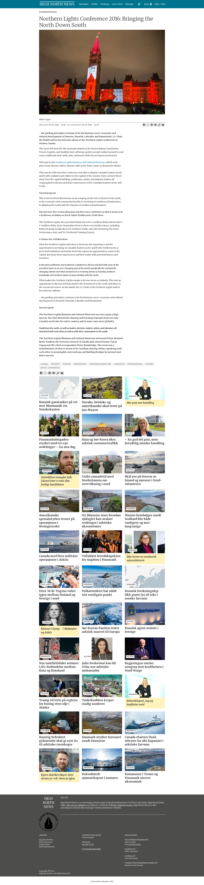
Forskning (104, 4)
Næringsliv (84, 4)
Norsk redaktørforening (121, 805)
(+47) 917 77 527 (88, 844)
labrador (119, 364)
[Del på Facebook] (144, 125)
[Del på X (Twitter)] (148, 125)
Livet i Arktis (117, 4)
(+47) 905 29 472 (134, 844)
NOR (157, 4)
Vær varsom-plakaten (76, 805)
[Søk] (139, 4)
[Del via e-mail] (155, 125)
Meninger (129, 4)
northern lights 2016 (100, 364)
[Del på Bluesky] (163, 125)
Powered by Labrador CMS (102, 881)
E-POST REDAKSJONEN (91, 849)
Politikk (94, 4)
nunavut (55, 364)
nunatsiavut (80, 364)
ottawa (149, 364)
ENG (163, 4)
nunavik (67, 364)
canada (44, 364)
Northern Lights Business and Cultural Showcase (80, 162)
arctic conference (50, 368)
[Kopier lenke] (159, 125)
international (134, 364)
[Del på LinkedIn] (151, 125)
